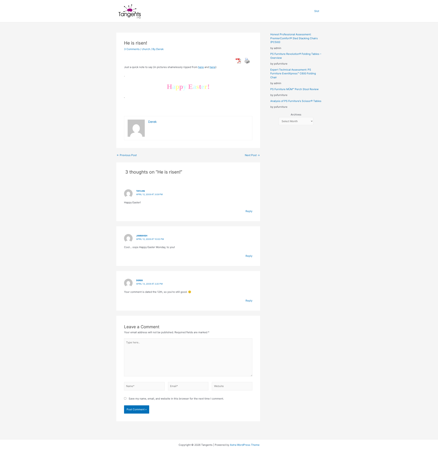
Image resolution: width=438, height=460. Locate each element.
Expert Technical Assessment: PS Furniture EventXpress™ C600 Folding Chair (293, 73)
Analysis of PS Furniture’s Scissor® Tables (295, 101)
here (201, 67)
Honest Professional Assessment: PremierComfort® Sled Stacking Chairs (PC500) (294, 38)
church (146, 49)
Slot (316, 11)
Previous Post (127, 155)
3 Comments (132, 49)
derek (139, 280)
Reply (249, 211)
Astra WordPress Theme (245, 444)
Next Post (252, 155)
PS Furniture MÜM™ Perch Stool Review (294, 89)
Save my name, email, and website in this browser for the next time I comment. (176, 398)
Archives (296, 114)
